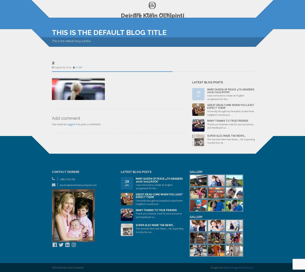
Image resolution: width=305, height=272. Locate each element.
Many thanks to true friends (227, 120)
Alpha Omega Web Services (238, 267)
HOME (136, 14)
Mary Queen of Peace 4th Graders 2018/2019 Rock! (230, 91)
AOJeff (78, 67)
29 (198, 93)
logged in (72, 124)
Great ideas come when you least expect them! (230, 106)
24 (198, 109)
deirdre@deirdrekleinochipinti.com (78, 185)
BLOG (150, 14)
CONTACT (166, 14)
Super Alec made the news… (226, 135)
